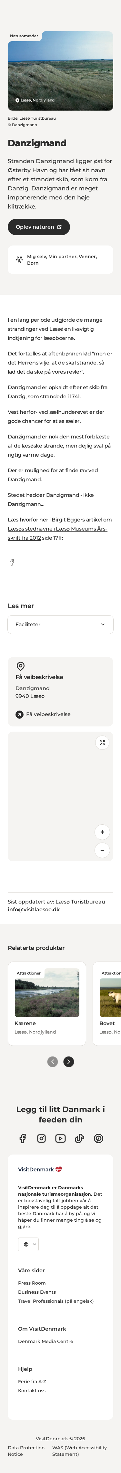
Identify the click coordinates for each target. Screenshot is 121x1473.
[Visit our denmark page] (22, 1138)
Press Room (32, 1283)
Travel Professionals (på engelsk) (56, 1301)
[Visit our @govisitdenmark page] (79, 1138)
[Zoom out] (102, 850)
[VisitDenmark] (40, 1169)
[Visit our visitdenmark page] (60, 1138)
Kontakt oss (31, 1391)
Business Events (37, 1292)
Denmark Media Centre (45, 1341)
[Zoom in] (102, 832)
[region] (60, 796)
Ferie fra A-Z (32, 1381)
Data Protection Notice (26, 1451)
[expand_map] (102, 743)
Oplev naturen (35, 227)
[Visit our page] (41, 1138)
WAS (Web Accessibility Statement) (79, 1451)
